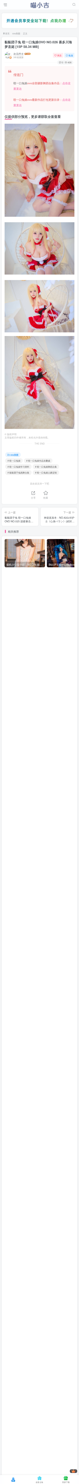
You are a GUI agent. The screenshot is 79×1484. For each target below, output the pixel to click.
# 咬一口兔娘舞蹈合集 (46, 466)
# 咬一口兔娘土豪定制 (46, 472)
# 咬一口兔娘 (14, 460)
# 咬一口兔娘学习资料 (18, 466)
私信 (71, 55)
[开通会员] (73, 1471)
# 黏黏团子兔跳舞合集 (18, 472)
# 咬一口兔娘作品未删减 (38, 460)
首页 (7, 33)
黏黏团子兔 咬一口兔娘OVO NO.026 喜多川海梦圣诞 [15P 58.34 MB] (38, 44)
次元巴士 (18, 54)
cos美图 (16, 33)
